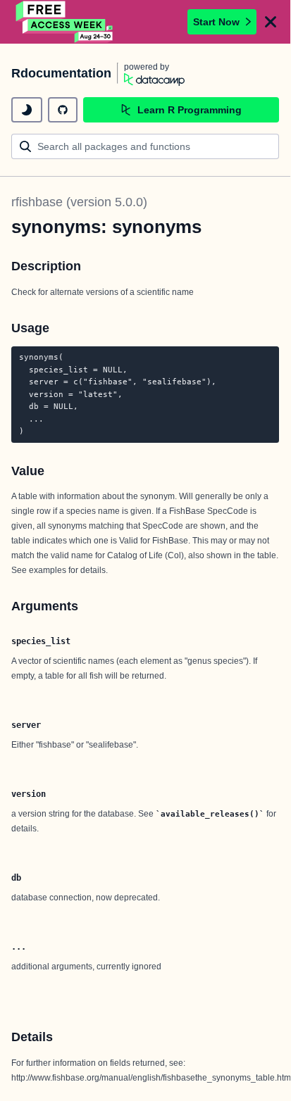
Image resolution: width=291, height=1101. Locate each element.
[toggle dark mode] (26, 109)
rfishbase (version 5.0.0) (79, 202)
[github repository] (63, 109)
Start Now (216, 21)
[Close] (270, 22)
